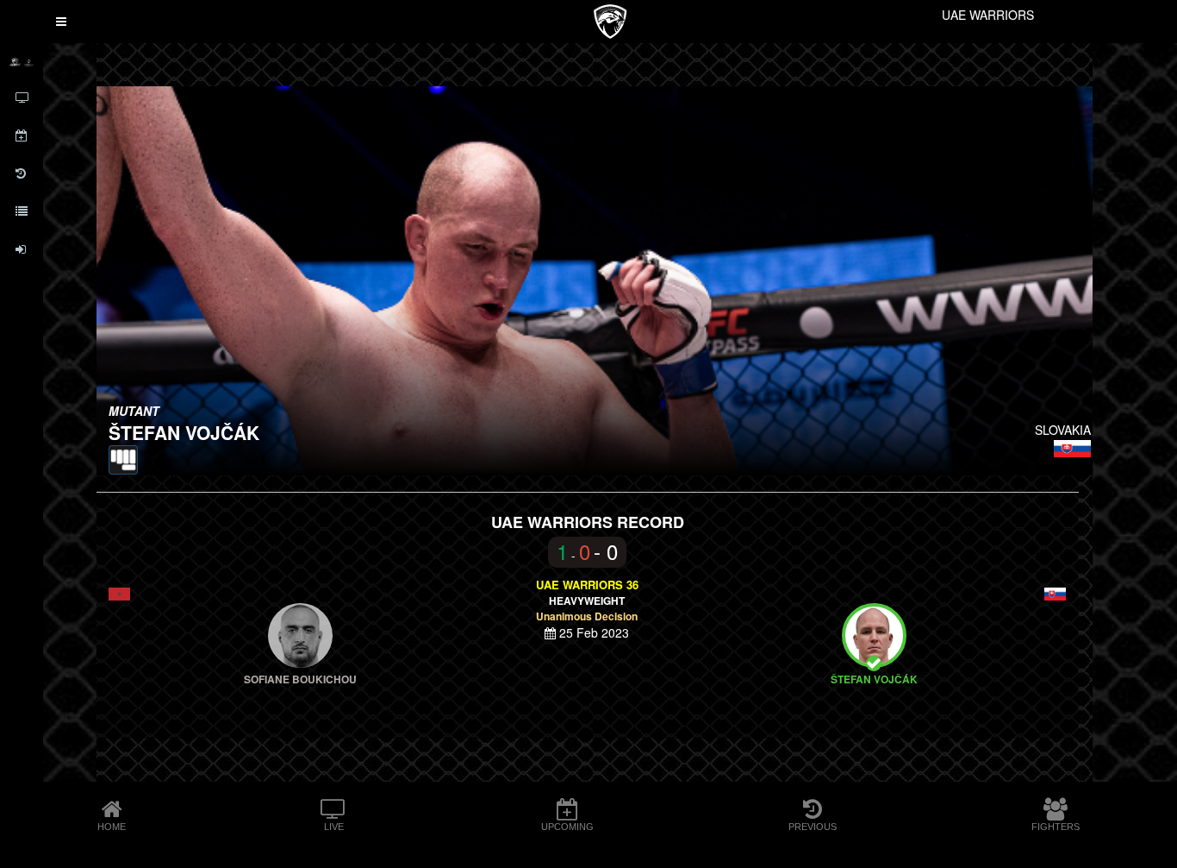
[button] (61, 21)
